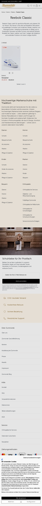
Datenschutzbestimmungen (32, 457)
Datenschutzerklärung (32, 492)
